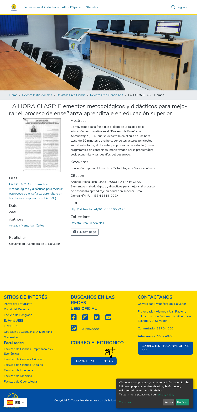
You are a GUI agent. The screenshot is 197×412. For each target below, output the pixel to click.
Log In (181, 7)
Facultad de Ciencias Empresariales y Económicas (28, 351)
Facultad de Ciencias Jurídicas (23, 359)
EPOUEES (11, 326)
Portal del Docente (16, 309)
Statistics (92, 7)
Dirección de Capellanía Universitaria (28, 332)
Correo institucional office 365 (165, 348)
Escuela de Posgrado (18, 315)
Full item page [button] (86, 232)
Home (13, 95)
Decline (168, 402)
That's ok (182, 402)
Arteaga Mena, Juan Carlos (26, 225)
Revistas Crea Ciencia (71, 95)
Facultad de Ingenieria (18, 370)
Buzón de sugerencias (94, 361)
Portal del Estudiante (18, 304)
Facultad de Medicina (18, 376)
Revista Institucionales (37, 95)
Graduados (11, 337)
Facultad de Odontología (20, 381)
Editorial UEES (14, 320)
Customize (125, 402)
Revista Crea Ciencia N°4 (107, 95)
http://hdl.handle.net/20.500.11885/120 (98, 209)
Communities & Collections (41, 7)
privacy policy (166, 394)
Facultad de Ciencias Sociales (23, 365)
